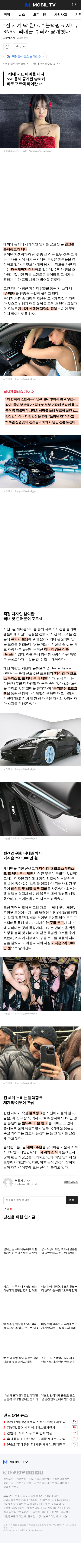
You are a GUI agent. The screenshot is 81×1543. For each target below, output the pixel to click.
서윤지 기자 (9, 38)
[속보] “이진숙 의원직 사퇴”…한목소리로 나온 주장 (39, 1422)
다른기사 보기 (71, 1182)
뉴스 (21, 14)
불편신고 (8, 1482)
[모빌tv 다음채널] (19, 1473)
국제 (7, 14)
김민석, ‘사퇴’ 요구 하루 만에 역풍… (31, 1433)
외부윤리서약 (41, 1482)
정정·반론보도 (11, 1487)
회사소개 (8, 1478)
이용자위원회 (59, 1482)
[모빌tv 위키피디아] (23, 1473)
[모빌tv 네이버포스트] (41, 1473)
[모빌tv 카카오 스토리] (32, 1473)
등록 (71, 1199)
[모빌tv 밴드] (28, 1473)
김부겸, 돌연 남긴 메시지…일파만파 (31, 1427)
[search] (74, 4)
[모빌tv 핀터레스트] (10, 1473)
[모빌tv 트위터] (14, 1473)
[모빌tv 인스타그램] (5, 1473)
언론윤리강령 (23, 1482)
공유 (22, 46)
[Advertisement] (40, 199)
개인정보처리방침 (39, 1478)
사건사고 (60, 14)
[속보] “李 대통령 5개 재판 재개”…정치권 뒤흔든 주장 (39, 1444)
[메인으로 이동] (40, 6)
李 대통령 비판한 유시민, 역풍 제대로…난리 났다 (39, 1438)
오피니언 (39, 14)
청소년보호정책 (60, 1478)
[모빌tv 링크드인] (37, 1473)
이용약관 (21, 1478)
